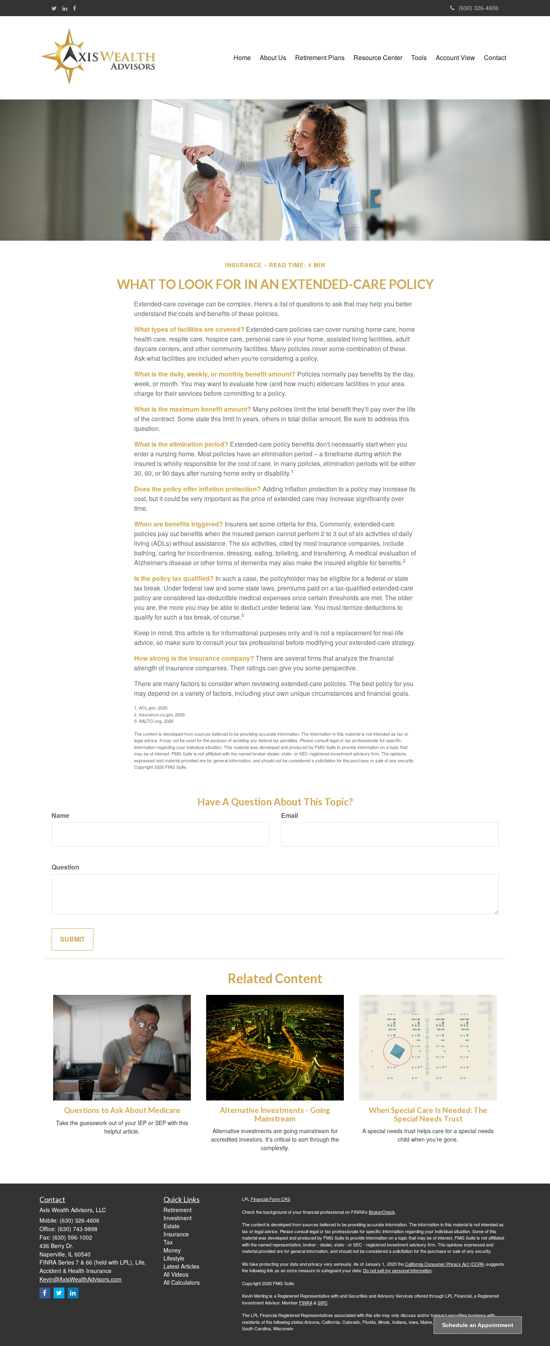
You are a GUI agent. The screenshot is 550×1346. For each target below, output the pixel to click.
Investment (177, 1218)
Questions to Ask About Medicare (122, 1110)
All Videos (175, 1274)
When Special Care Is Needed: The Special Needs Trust (428, 1114)
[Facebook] (74, 8)
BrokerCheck (382, 1212)
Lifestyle (173, 1258)
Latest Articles (181, 1266)
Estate (171, 1226)
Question (65, 867)
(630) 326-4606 (478, 8)
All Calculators (181, 1282)
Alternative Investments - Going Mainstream (275, 1114)
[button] (273, 58)
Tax (168, 1242)
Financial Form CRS (270, 1199)
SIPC (323, 1302)
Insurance (176, 1234)
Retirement (177, 1210)
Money (172, 1250)
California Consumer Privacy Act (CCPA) (445, 1264)
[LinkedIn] (64, 8)
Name (60, 815)
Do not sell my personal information (397, 1270)
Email (289, 815)
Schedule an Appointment (477, 1325)
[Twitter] (54, 8)
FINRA (305, 1302)
